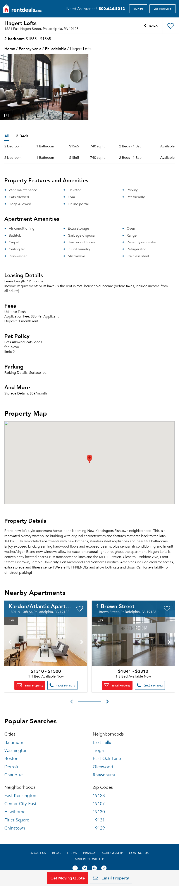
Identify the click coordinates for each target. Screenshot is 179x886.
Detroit (11, 767)
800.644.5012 (112, 8)
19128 (99, 795)
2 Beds (22, 136)
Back (153, 25)
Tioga (98, 750)
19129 (99, 828)
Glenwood (103, 767)
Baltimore (13, 742)
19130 (99, 811)
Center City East (20, 803)
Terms (72, 853)
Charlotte (13, 775)
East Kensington (20, 795)
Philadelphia (55, 48)
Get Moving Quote (67, 877)
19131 (99, 820)
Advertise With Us (90, 859)
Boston (11, 758)
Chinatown (14, 828)
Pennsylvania (30, 48)
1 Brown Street (115, 606)
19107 (99, 803)
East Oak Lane (107, 758)
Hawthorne (15, 811)
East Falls (102, 742)
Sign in (138, 9)
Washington (16, 750)
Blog (56, 853)
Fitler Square (16, 820)
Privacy (89, 853)
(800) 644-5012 (65, 685)
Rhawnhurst (104, 775)
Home (9, 48)
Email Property (33, 685)
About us (38, 853)
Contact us (139, 853)
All (6, 136)
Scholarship (112, 853)
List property (162, 9)
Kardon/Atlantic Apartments (45, 606)
